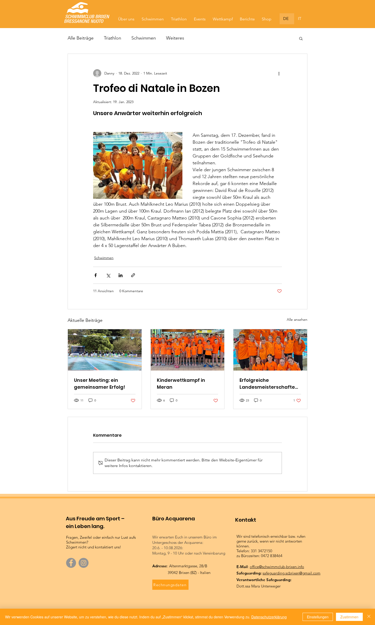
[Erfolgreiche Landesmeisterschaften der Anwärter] (270, 350)
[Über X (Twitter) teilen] (108, 275)
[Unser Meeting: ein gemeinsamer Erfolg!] (105, 350)
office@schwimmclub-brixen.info (277, 566)
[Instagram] (84, 563)
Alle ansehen (297, 319)
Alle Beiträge (81, 38)
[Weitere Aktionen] (279, 73)
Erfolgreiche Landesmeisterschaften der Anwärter (269, 383)
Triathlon (112, 38)
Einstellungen (318, 616)
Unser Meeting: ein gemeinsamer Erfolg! (99, 383)
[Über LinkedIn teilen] (120, 275)
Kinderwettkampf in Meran (181, 383)
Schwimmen (143, 38)
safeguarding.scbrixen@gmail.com (291, 573)
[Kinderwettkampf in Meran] (187, 350)
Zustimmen (349, 616)
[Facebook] (71, 563)
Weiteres (175, 38)
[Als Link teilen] (133, 275)
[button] (300, 38)
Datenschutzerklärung (269, 616)
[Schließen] (369, 617)
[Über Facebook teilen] (95, 275)
